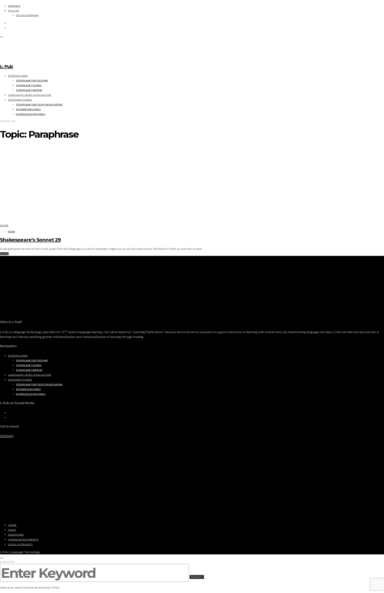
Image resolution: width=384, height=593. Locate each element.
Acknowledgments (23, 539)
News (11, 231)
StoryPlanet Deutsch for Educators (39, 104)
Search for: (7, 561)
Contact (14, 5)
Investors (16, 534)
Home (12, 525)
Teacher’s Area (20, 99)
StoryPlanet (18, 75)
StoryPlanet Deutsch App (32, 80)
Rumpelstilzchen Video (30, 114)
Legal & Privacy (20, 544)
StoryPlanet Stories (28, 85)
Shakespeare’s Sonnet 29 (30, 240)
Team (12, 529)
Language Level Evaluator (29, 94)
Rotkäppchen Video (28, 109)
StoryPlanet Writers (29, 90)
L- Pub (6, 66)
